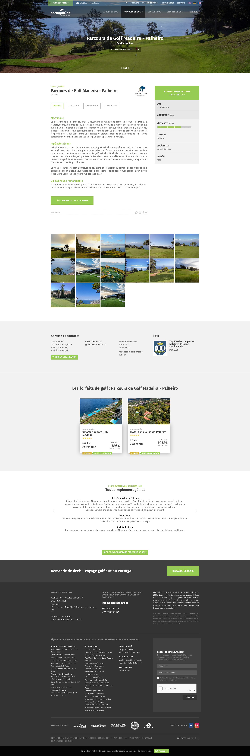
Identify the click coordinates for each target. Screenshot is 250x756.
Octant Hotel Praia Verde (94, 694)
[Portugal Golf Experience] (60, 12)
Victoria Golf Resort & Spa (95, 696)
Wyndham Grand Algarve (94, 702)
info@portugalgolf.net (115, 602)
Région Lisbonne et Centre (63, 646)
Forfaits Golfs (92, 106)
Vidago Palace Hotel (126, 650)
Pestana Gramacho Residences (97, 683)
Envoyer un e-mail (96, 344)
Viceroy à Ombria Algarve (94, 710)
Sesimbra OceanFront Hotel (61, 687)
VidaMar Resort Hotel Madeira (130, 660)
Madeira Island (126, 657)
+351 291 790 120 (94, 341)
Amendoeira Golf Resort (94, 671)
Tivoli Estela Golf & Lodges (129, 652)
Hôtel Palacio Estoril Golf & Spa (63, 658)
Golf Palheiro (125, 515)
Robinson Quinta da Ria (94, 691)
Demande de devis (183, 570)
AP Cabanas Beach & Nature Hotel (98, 708)
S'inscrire (190, 697)
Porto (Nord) (125, 646)
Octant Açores (124, 671)
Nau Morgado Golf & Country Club (98, 699)
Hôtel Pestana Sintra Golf (60, 679)
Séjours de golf (111, 12)
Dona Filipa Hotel (91, 674)
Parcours (57, 106)
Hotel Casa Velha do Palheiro (125, 498)
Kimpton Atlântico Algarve (94, 666)
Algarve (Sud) (91, 646)
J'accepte (163, 751)
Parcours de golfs (133, 12)
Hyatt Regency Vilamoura (94, 663)
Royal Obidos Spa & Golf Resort (63, 663)
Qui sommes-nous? (150, 3)
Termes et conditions (168, 680)
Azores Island (125, 667)
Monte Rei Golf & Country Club (96, 705)
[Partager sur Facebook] (143, 212)
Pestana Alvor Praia (92, 650)
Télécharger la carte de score (72, 200)
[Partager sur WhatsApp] (136, 212)
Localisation (73, 106)
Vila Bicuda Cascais (58, 696)
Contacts (181, 3)
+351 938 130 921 (110, 612)
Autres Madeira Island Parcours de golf (125, 552)
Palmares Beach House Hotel (96, 680)
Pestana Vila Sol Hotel (93, 669)
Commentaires (168, 3)
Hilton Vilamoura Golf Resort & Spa (98, 652)
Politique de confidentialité (184, 678)
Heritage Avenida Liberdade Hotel (64, 693)
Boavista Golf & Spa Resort (95, 655)
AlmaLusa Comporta (58, 690)
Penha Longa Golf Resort (60, 666)
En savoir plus (144, 751)
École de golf (155, 12)
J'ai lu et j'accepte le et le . (177, 679)
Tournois (193, 12)
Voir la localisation (65, 357)
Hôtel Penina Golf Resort (94, 677)
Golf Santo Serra (125, 527)
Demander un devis (61, 3)
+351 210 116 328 (110, 608)
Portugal (135, 3)
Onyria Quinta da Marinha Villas (63, 655)
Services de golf (175, 12)
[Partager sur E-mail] (140, 212)
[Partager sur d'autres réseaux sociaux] (146, 212)
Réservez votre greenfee (177, 93)
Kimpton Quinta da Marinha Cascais (64, 660)
